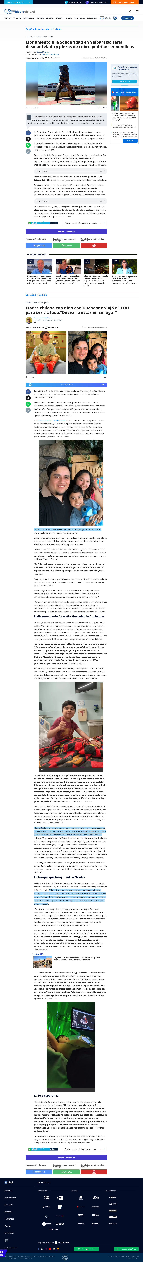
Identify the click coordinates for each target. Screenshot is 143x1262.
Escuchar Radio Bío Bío (125, 2)
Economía (40, 18)
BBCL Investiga (80, 18)
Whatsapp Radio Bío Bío (127, 1249)
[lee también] (43, 962)
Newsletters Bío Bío (75, 2)
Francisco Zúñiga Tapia (43, 318)
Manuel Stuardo (43, 52)
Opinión (69, 18)
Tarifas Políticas (11, 1248)
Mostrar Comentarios (66, 231)
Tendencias (59, 18)
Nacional (17, 18)
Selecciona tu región (15, 2)
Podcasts (7, 18)
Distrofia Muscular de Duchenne (51, 420)
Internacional (28, 18)
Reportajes (9, 1233)
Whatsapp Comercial (88, 1249)
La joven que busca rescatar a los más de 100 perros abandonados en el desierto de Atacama (77, 958)
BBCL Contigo (92, 18)
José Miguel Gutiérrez (50, 54)
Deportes (49, 18)
